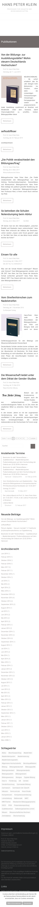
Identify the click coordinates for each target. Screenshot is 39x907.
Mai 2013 (4, 693)
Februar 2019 (5, 557)
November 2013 (6, 676)
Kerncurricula (15, 791)
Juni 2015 (4, 615)
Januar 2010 (5, 737)
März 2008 (4, 740)
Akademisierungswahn (10, 760)
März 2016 (4, 591)
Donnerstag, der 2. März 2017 (12, 261)
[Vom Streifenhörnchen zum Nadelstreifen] (11, 315)
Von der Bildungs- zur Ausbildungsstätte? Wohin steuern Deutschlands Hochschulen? (16, 60)
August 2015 (5, 608)
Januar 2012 (5, 720)
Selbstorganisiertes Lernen (24, 809)
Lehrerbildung (7, 798)
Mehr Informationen (14, 903)
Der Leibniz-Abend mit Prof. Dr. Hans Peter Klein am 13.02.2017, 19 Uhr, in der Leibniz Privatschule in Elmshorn (20, 498)
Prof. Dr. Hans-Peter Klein (11, 69)
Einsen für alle (9, 254)
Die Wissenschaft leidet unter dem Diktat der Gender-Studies (18, 377)
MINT (26, 798)
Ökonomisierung (19, 816)
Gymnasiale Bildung (23, 784)
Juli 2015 (4, 611)
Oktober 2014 (6, 638)
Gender (25, 781)
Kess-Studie (26, 791)
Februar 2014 (5, 665)
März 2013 (4, 699)
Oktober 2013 (6, 679)
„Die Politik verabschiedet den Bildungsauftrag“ (18, 161)
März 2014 (4, 662)
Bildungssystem (7, 774)
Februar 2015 (5, 625)
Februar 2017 (5, 570)
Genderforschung (8, 784)
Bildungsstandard (8, 770)
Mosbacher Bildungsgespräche (24, 802)
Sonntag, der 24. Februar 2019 (13, 138)
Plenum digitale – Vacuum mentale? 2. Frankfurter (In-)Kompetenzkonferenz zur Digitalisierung (18, 529)
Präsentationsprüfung (21, 805)
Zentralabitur (6, 816)
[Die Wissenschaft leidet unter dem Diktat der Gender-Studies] (11, 393)
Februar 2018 (5, 564)
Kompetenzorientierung (22, 795)
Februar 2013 (5, 703)
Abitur (4, 753)
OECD (4, 805)
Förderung (12, 781)
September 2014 (7, 642)
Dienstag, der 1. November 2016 (13, 307)
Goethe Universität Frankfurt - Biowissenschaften (15, 891)
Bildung (4, 767)
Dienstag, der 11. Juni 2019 (11, 72)
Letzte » (33, 438)
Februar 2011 (5, 723)
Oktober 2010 (6, 726)
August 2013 (5, 682)
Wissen (4, 812)
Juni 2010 (4, 730)
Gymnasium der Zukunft (21, 788)
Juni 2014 (4, 652)
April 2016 (4, 587)
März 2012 (4, 716)
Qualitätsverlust (7, 809)
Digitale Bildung (29, 777)
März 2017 (4, 567)
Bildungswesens (7, 777)
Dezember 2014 (6, 631)
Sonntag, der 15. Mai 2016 (11, 385)
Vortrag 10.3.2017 (9, 489)
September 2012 (7, 713)
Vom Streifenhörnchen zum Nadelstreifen (16, 299)
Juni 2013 (4, 689)
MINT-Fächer (6, 802)
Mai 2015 (4, 618)
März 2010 (4, 733)
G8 (20, 781)
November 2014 (6, 635)
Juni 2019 (4, 554)
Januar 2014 (5, 669)
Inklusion (5, 791)
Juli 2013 (4, 686)
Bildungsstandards (23, 770)
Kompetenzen (7, 795)
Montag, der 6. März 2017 (11, 170)
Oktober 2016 (6, 577)
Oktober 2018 (6, 560)
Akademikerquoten (8, 756)
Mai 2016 (4, 584)
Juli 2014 (4, 649)
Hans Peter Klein (19, 4)
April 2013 (4, 696)
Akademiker (28, 753)
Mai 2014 (4, 655)
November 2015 (6, 598)
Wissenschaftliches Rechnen (20, 812)
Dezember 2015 (6, 594)
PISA (10, 805)
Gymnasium (6, 788)
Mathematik (18, 798)
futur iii (4, 781)
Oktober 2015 (6, 601)
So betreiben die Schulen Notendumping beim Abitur (16, 212)
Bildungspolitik (30, 767)
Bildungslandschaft (16, 767)
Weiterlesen (7, 121)
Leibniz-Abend (8, 503)
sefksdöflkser (8, 131)
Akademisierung (23, 756)
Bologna (19, 777)
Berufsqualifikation (29, 763)
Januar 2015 (5, 628)
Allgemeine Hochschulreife (11, 763)
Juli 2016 (4, 581)
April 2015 (4, 621)
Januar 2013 (5, 706)
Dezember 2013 (6, 672)
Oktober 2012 (6, 710)
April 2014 (4, 659)
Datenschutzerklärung (7, 851)
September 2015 (7, 604)
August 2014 (5, 645)
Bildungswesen (21, 774)
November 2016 (6, 574)
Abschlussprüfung (15, 753)
